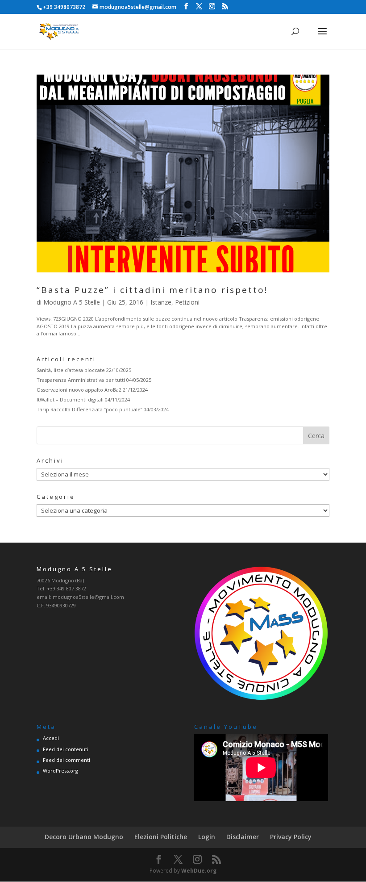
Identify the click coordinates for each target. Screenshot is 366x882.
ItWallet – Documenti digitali (70, 399)
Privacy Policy (291, 836)
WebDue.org (198, 870)
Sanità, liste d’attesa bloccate (71, 370)
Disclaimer (242, 836)
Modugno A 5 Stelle (71, 302)
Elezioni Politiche (160, 836)
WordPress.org (60, 770)
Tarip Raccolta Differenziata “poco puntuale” (89, 409)
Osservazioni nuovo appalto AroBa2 (79, 389)
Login (206, 836)
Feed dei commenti (66, 760)
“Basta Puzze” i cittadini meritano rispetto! (152, 290)
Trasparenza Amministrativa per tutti (81, 379)
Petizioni (187, 302)
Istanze (160, 302)
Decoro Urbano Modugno (84, 836)
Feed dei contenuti (65, 749)
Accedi (51, 738)
